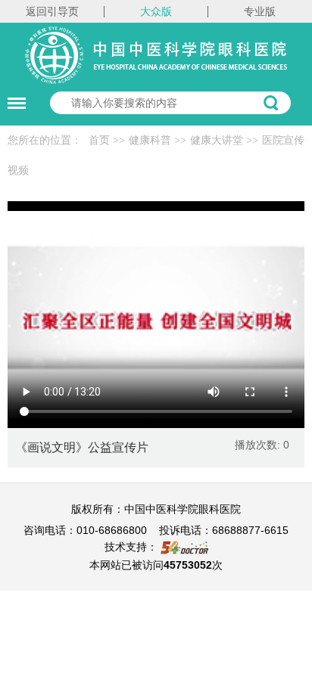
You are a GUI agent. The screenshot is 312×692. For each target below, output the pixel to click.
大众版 (156, 11)
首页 (99, 140)
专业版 (260, 11)
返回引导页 (52, 11)
